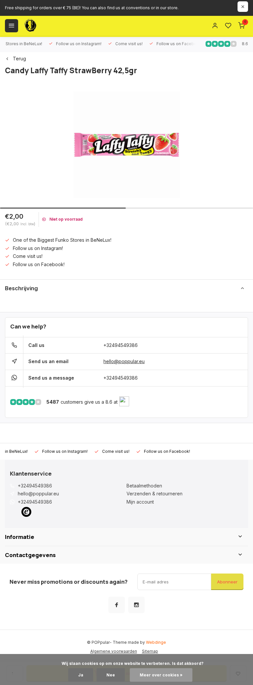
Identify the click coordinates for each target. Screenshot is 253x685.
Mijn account (140, 502)
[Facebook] (116, 605)
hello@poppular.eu (124, 361)
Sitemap (150, 651)
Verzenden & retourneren (154, 493)
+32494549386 (120, 345)
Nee (110, 674)
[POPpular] (46, 26)
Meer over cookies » (161, 674)
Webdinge (156, 642)
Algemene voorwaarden (113, 651)
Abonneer (227, 581)
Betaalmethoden (144, 485)
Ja (80, 674)
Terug (19, 58)
